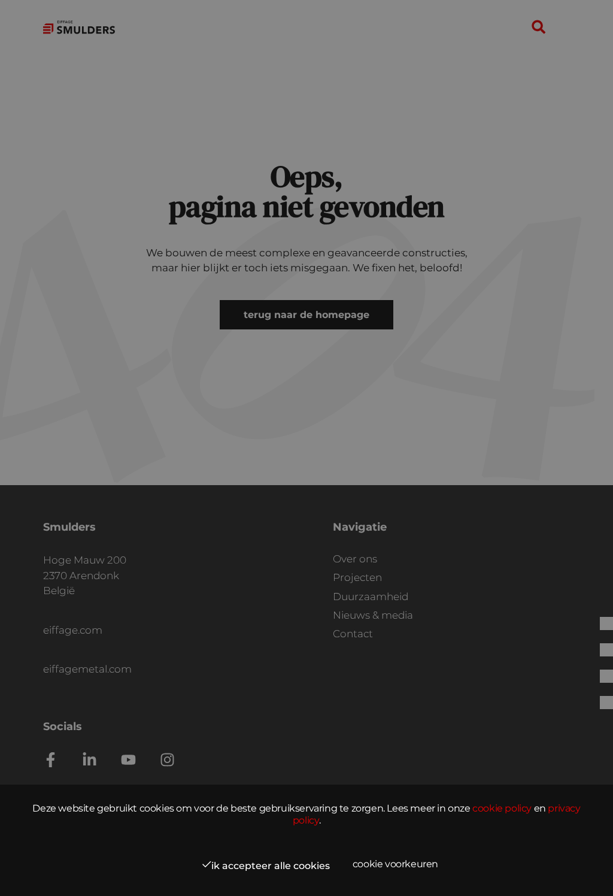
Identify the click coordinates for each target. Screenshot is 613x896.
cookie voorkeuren (395, 864)
